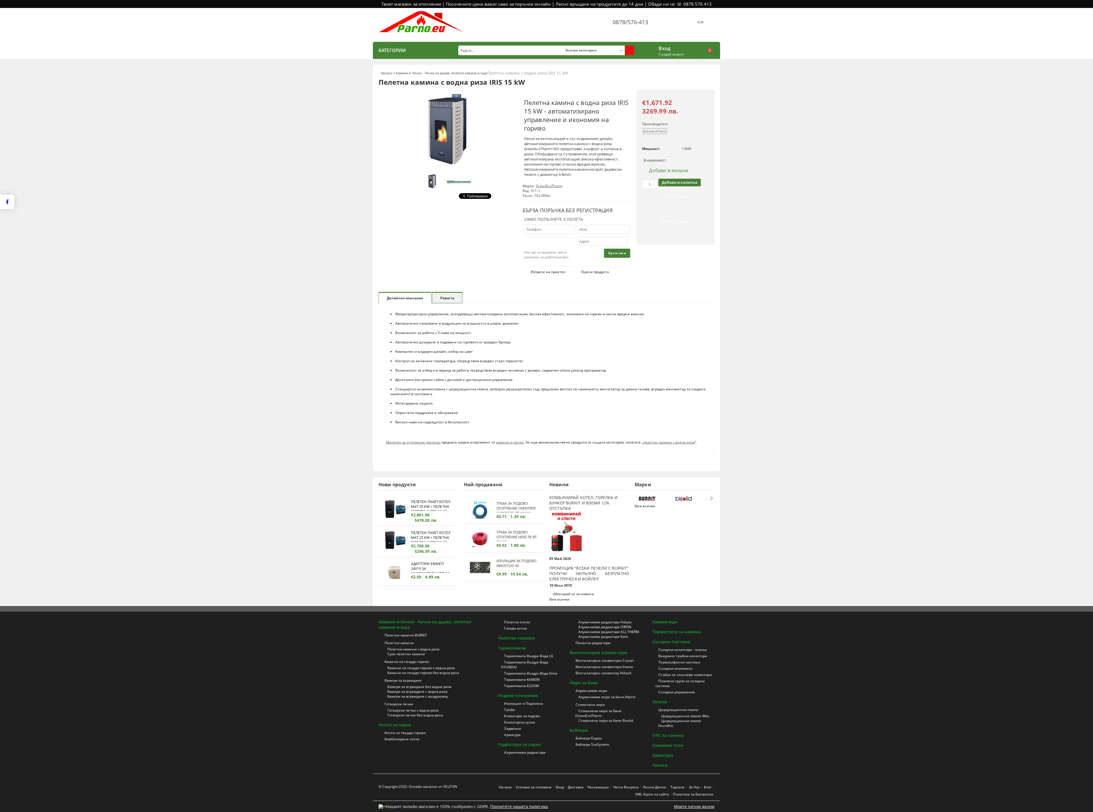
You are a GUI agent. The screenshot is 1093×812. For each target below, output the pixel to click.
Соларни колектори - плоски (682, 649)
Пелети (660, 765)
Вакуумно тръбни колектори (682, 656)
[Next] (710, 498)
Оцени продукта (595, 271)
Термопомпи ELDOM (521, 685)
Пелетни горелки (516, 638)
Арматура (512, 734)
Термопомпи (511, 648)
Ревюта (447, 298)
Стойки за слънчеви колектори (685, 674)
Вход (664, 47)
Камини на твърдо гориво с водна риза (421, 667)
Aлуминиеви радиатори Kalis (603, 636)
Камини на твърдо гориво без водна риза (423, 672)
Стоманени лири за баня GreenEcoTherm (598, 713)
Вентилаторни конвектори (598, 652)
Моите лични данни (694, 806)
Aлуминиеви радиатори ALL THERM (608, 631)
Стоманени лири (590, 704)
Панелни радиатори (593, 642)
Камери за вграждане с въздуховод (417, 696)
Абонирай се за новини (573, 594)
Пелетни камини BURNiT (406, 635)
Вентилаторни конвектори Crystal (605, 660)
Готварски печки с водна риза (413, 710)
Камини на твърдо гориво (407, 661)
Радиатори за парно (519, 744)
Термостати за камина (676, 631)
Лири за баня (584, 682)
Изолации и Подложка (523, 703)
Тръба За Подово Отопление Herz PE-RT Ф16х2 (516, 535)
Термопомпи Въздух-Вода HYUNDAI (524, 664)
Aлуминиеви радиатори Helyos (605, 622)
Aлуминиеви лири (591, 690)
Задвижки (512, 728)
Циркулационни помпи (678, 709)
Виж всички (559, 599)
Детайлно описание (405, 298)
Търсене (677, 787)
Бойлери (579, 730)
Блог (707, 787)
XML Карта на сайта (652, 794)
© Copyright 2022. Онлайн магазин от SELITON (418, 786)
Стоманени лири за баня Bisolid (605, 720)
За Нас (694, 787)
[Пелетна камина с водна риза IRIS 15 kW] (447, 167)
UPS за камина (668, 735)
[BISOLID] (692, 499)
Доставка (576, 787)
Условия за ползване (534, 787)
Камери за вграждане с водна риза (417, 691)
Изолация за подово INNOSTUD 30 (516, 563)
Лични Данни (654, 787)
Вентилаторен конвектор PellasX (604, 673)
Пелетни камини (399, 642)
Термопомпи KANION (522, 679)
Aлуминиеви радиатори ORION (604, 627)
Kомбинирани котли (402, 739)
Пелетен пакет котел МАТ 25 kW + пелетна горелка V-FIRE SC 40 (430, 536)
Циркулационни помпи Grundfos (679, 723)
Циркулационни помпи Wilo (685, 716)
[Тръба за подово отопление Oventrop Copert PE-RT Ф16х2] (480, 510)
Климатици (664, 622)
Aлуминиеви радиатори (524, 752)
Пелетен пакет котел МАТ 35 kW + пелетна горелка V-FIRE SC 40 (430, 505)
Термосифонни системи (679, 662)
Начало (387, 73)
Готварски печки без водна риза (415, 715)
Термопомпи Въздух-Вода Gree (530, 673)
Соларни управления (676, 692)
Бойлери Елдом (589, 738)
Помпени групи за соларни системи (680, 683)
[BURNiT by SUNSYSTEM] (655, 499)
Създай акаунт (671, 54)
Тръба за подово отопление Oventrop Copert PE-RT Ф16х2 (516, 507)
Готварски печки (399, 704)
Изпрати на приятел (548, 271)
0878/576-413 (630, 22)
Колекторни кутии (519, 722)
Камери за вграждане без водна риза (419, 686)
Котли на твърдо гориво (405, 732)
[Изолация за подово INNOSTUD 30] (480, 567)
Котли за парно (395, 724)
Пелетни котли (517, 622)
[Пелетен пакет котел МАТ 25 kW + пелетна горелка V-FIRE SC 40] (394, 541)
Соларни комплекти (675, 668)
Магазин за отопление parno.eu (413, 442)
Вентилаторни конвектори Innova (604, 666)
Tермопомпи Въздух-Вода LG (528, 656)
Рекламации (598, 787)
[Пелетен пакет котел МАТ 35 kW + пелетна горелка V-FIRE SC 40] (394, 510)
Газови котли (515, 628)
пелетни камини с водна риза (669, 442)
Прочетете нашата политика (519, 806)
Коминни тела (667, 745)
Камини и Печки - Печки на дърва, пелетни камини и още (441, 73)
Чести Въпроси (626, 787)
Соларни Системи (671, 641)
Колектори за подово (522, 716)
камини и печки (510, 442)
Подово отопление (518, 695)
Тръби (509, 709)
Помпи (659, 701)
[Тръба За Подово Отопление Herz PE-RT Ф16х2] (480, 538)
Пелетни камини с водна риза (413, 649)
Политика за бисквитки (693, 794)
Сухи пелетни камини (406, 654)
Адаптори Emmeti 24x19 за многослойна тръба (430, 567)
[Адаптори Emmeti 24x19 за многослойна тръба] (394, 572)
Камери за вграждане (403, 680)
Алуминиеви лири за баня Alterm (607, 696)
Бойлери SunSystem (592, 744)
